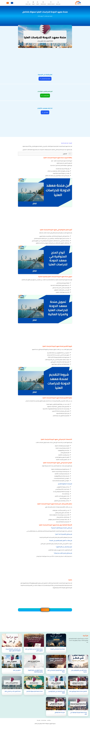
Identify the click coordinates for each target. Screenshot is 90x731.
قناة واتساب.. (45, 96)
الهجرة (33, 4)
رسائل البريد (49, 720)
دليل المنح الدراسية (64, 143)
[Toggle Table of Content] (69, 154)
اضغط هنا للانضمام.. (45, 79)
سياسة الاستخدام (43, 720)
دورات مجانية (28, 4)
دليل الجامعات (43, 4)
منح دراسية (58, 4)
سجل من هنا (45, 610)
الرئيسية (70, 143)
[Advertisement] (45, 58)
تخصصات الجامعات (50, 4)
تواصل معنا (38, 720)
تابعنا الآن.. (45, 112)
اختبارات (37, 4)
